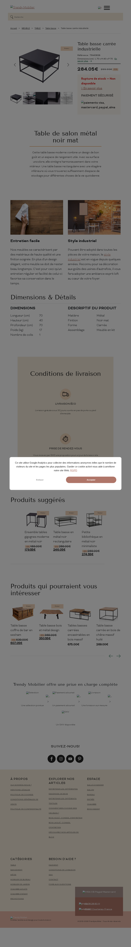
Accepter (91, 480)
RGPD (73, 470)
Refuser (40, 480)
